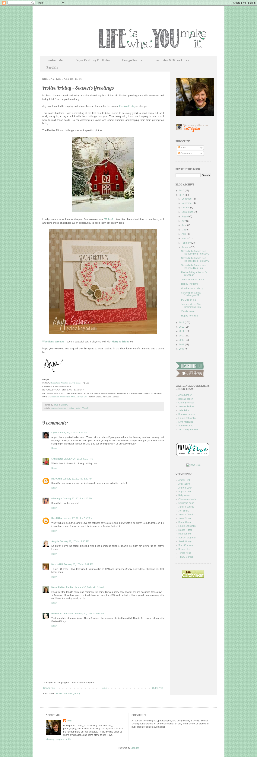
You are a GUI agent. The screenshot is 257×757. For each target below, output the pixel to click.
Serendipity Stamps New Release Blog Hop (193, 266)
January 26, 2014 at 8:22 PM (72, 432)
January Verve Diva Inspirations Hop (191, 305)
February (186, 243)
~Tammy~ (56, 498)
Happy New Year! (190, 315)
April (184, 234)
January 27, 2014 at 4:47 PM (77, 498)
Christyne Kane (186, 503)
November (187, 203)
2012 (182, 327)
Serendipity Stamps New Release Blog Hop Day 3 (195, 252)
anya (56, 405)
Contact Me (54, 60)
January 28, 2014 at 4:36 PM (74, 541)
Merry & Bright (120, 341)
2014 (182, 195)
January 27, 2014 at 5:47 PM (77, 518)
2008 (182, 344)
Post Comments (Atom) (68, 693)
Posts (183, 147)
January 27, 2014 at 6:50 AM (77, 478)
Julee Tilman (185, 518)
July (184, 221)
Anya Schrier (185, 395)
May (184, 229)
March (185, 238)
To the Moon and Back (192, 279)
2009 (182, 340)
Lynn (54, 432)
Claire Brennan (186, 402)
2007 (182, 349)
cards (53, 408)
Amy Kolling (184, 484)
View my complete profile (58, 739)
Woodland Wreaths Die (60, 397)
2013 (182, 322)
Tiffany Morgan (186, 557)
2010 (182, 335)
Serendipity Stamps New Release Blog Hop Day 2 (195, 259)
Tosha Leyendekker (188, 429)
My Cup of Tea (188, 300)
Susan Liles (184, 549)
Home (104, 688)
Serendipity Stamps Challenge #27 (191, 294)
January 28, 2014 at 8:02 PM (78, 564)
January (186, 247)
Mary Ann (56, 478)
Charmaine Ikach (187, 499)
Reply (54, 448)
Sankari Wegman (187, 537)
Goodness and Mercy (192, 288)
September (187, 212)
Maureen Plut (185, 533)
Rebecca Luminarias (62, 613)
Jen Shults (183, 510)
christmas (61, 408)
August (185, 216)
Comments (186, 153)
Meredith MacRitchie (62, 587)
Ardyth (55, 541)
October (186, 207)
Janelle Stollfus (186, 506)
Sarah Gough (185, 541)
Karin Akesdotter (186, 414)
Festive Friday (127, 106)
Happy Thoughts (189, 284)
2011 (182, 331)
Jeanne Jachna (186, 406)
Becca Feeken (185, 399)
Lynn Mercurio (185, 422)
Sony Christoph (186, 545)
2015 (182, 190)
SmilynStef (57, 458)
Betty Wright (184, 495)
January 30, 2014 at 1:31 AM (89, 587)
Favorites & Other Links (171, 60)
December (187, 198)
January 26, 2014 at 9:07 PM (78, 458)
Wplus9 (108, 219)
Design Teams (132, 60)
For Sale (52, 67)
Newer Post (49, 688)
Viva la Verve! (188, 311)
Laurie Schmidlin (187, 418)
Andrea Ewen (185, 487)
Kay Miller (56, 518)
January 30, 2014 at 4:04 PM (89, 613)
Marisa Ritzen (185, 530)
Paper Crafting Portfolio (92, 60)
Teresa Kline (184, 553)
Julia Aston (183, 410)
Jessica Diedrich (186, 514)
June (184, 225)
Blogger (135, 748)
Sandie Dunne (185, 425)
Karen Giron (184, 522)
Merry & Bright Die (79, 397)
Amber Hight (184, 480)
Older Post (157, 688)
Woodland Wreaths (53, 341)
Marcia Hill (57, 564)
